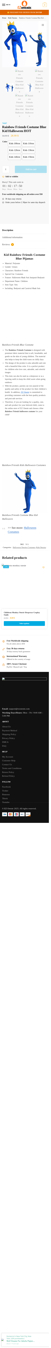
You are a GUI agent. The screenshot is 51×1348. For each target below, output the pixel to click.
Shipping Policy (9, 734)
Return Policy (8, 772)
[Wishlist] (43, 567)
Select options (24, 623)
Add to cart (30, 169)
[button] (43, 25)
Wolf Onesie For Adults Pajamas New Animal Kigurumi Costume (21, 1341)
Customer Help (8, 760)
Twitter (5, 791)
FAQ (4, 746)
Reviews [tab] (7, 244)
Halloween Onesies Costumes (24, 547)
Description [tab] (7, 230)
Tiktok (5, 798)
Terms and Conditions (12, 768)
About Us (6, 726)
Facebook (6, 787)
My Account (7, 757)
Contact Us (7, 764)
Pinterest (6, 794)
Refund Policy (8, 776)
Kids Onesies (12, 18)
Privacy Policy (8, 738)
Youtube (5, 802)
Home (4, 18)
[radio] (14, 143)
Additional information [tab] (12, 237)
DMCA (5, 742)
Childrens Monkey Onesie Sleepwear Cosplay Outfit (22, 613)
